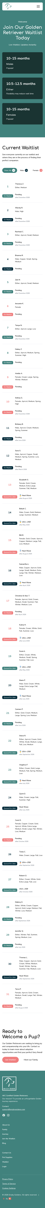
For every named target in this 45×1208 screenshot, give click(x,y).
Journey (5, 1134)
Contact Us (6, 1153)
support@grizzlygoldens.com (13, 1109)
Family (4, 1129)
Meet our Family (31, 1059)
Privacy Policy (7, 1179)
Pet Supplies (7, 1157)
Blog (4, 1143)
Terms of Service (9, 1184)
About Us (6, 1125)
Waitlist (5, 1162)
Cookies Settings (9, 1188)
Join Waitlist (10, 1059)
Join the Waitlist (8, 1138)
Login (4, 1166)
